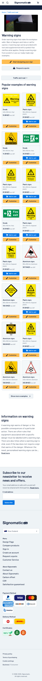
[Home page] (21, 523)
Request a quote (22, 68)
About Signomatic (11, 573)
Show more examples (19, 396)
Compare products (11, 545)
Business (6, 665)
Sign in (6, 549)
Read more (5, 453)
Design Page (8, 542)
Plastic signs (27, 109)
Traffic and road (12, 12)
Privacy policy (7, 654)
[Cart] (38, 2)
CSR (4, 581)
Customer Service (11, 560)
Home (4, 12)
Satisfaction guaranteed (13, 584)
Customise (12, 126)
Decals (5, 109)
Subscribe (9, 502)
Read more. (34, 488)
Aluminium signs (28, 261)
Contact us (7, 570)
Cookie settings (8, 661)
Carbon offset (9, 577)
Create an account (11, 552)
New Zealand (13, 531)
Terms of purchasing (10, 657)
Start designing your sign (23, 62)
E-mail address (8, 492)
